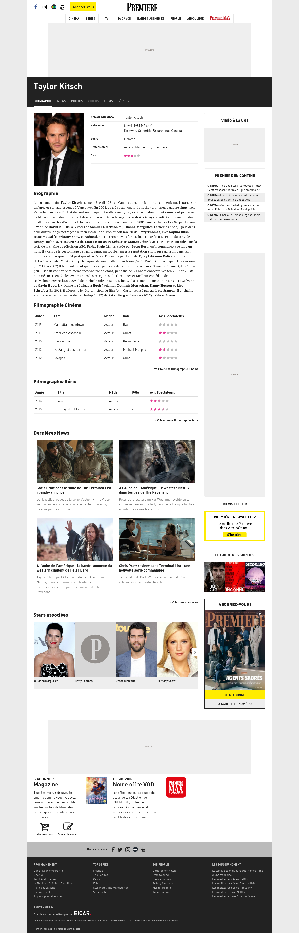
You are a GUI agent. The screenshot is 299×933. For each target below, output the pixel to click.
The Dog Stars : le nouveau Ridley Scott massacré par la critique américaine (234, 188)
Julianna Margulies (46, 681)
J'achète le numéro (235, 704)
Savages (59, 358)
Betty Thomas (84, 681)
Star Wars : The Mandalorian (111, 887)
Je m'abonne (235, 695)
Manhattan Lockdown (68, 324)
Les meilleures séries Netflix (230, 879)
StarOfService (118, 920)
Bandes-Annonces (150, 18)
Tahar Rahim (161, 892)
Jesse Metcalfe (126, 681)
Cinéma (74, 18)
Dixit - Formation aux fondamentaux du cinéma (152, 920)
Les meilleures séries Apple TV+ (232, 887)
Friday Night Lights (71, 409)
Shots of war (62, 341)
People (175, 18)
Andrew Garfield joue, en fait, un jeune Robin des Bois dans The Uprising (233, 207)
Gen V (96, 879)
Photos (77, 101)
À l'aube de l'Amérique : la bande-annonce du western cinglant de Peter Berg (74, 568)
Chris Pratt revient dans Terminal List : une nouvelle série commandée (154, 568)
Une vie (38, 874)
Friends (98, 870)
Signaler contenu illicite (67, 928)
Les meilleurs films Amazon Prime (233, 896)
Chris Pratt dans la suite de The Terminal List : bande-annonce (74, 490)
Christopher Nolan (164, 870)
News (61, 101)
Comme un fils (42, 892)
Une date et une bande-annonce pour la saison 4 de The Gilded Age (233, 197)
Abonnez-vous (83, 7)
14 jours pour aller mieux (49, 896)
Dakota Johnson (162, 879)
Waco (61, 401)
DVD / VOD (124, 18)
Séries (90, 18)
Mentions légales (43, 928)
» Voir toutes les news (183, 602)
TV (106, 18)
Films (108, 101)
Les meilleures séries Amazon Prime (235, 883)
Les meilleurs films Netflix (228, 892)
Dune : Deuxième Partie (48, 870)
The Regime (100, 874)
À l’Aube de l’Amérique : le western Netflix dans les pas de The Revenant (154, 490)
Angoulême (195, 18)
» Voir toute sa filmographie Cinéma (175, 369)
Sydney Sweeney (163, 883)
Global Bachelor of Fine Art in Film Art (88, 920)
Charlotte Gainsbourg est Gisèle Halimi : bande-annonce (233, 217)
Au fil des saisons (44, 887)
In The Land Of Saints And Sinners (55, 883)
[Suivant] (195, 652)
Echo (96, 883)
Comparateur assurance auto (49, 920)
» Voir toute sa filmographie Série (176, 420)
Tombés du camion (45, 879)
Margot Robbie (162, 887)
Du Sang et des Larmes (70, 349)
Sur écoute (100, 892)
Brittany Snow (166, 681)
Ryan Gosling (161, 874)
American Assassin (67, 333)
